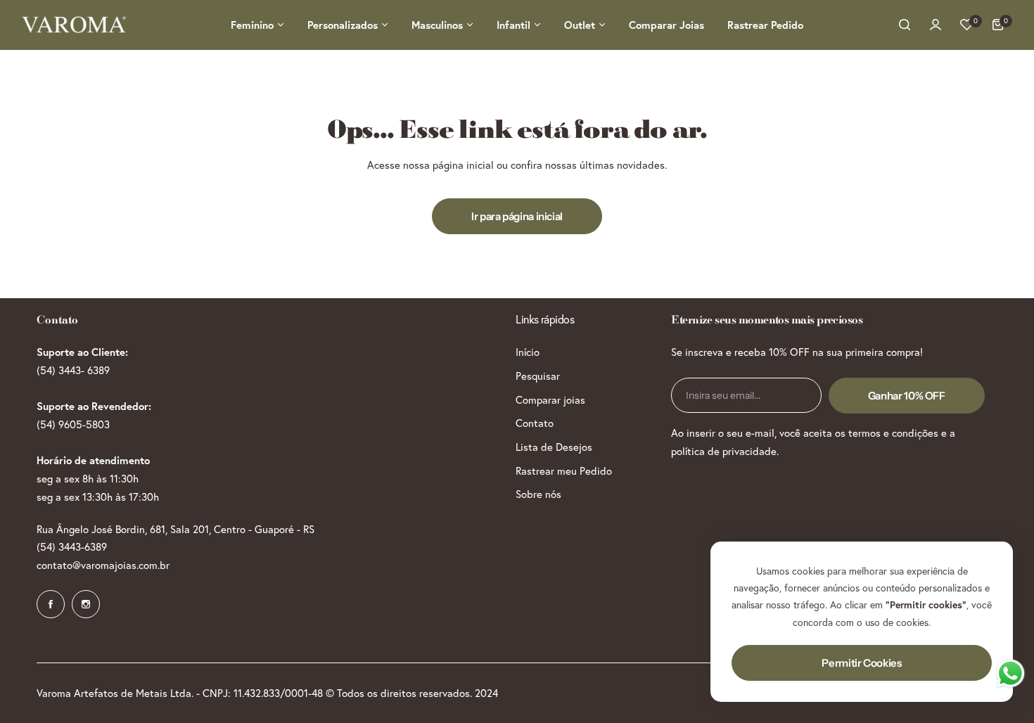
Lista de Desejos (554, 447)
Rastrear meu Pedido (564, 470)
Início (528, 352)
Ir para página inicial (517, 216)
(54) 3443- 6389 (73, 370)
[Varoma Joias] (74, 24)
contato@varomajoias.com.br (103, 565)
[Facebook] (51, 604)
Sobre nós (538, 494)
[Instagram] (86, 604)
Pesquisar (538, 376)
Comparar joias (550, 399)
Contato (535, 423)
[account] (935, 24)
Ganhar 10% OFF (906, 395)
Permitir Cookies (861, 663)
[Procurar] (904, 24)
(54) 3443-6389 (72, 546)
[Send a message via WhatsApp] (1010, 673)
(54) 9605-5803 (73, 424)
